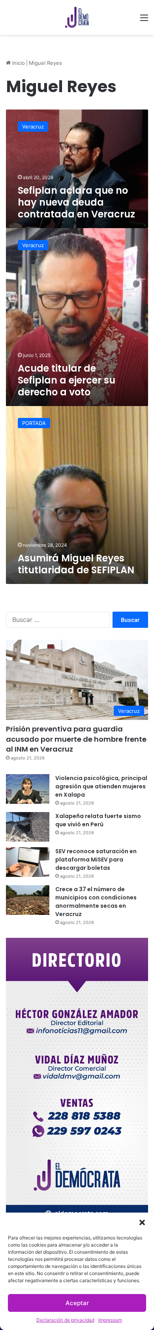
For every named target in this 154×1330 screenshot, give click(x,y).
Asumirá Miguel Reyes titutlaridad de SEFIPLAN (76, 564)
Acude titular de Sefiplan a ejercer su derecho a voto (66, 380)
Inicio (18, 63)
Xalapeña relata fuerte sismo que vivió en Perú (98, 820)
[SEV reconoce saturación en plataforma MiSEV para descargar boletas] (27, 862)
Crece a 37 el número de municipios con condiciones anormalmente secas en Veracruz (96, 901)
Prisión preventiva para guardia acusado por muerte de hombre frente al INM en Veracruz (76, 739)
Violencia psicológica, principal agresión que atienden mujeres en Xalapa (101, 786)
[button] (142, 1222)
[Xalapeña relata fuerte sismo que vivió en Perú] (27, 827)
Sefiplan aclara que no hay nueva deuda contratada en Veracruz (76, 202)
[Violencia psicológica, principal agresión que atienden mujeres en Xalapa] (27, 789)
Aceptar (77, 1303)
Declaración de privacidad (65, 1320)
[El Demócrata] (77, 17)
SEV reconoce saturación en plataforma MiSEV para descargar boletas (96, 859)
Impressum (110, 1320)
